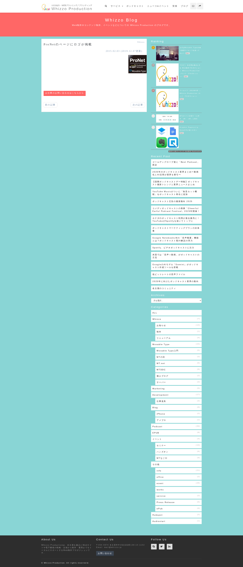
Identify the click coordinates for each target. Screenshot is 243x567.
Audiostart (176, 521)
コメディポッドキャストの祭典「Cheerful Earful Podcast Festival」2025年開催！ (176, 209)
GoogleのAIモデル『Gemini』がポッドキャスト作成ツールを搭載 (175, 265)
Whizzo (141, 42)
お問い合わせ (105, 553)
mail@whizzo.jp (113, 547)
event (178, 483)
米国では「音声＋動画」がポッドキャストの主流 (176, 256)
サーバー (178, 382)
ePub (178, 508)
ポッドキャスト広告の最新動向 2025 (172, 201)
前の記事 (50, 105)
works (160, 490)
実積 (174, 6)
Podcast (176, 426)
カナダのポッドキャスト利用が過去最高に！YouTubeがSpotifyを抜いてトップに (176, 219)
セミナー (178, 445)
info (178, 470)
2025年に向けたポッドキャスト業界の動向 (175, 281)
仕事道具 (178, 401)
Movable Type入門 (178, 350)
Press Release (178, 502)
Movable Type (176, 344)
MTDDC (178, 369)
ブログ (184, 6)
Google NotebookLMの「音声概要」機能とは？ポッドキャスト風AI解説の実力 (175, 239)
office (178, 477)
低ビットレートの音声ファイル (168, 274)
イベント (176, 439)
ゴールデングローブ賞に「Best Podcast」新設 (176, 163)
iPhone (178, 414)
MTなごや (178, 458)
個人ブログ (178, 376)
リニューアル (178, 338)
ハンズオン (178, 451)
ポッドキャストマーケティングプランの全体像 (176, 229)
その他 (155, 464)
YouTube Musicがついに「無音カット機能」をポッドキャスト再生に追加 (174, 192)
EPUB (176, 433)
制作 (178, 331)
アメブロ (178, 420)
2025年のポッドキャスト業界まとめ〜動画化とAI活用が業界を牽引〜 (175, 173)
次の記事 (138, 105)
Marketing (176, 388)
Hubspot (176, 515)
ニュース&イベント (158, 6)
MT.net (178, 363)
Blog (176, 407)
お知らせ (178, 325)
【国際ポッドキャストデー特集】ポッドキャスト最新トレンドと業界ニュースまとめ (176, 183)
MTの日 (178, 357)
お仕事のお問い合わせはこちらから (64, 93)
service (178, 496)
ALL (154, 313)
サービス (116, 6)
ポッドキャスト (135, 6)
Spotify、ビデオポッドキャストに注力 (173, 248)
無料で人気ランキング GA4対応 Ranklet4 (184, 151)
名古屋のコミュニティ (164, 288)
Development (176, 395)
